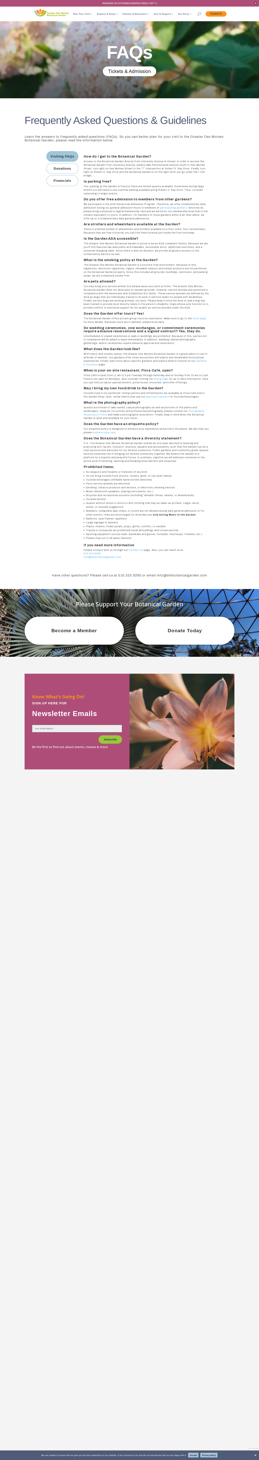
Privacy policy (209, 1455)
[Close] (256, 3)
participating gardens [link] (173, 207)
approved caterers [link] (158, 396)
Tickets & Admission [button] (129, 71)
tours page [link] (199, 318)
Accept (193, 1455)
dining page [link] (161, 379)
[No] (255, 1455)
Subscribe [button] (110, 739)
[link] (51, 13)
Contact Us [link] (136, 550)
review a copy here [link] (104, 432)
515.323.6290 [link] (92, 553)
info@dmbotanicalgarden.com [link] (102, 557)
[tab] (62, 156)
